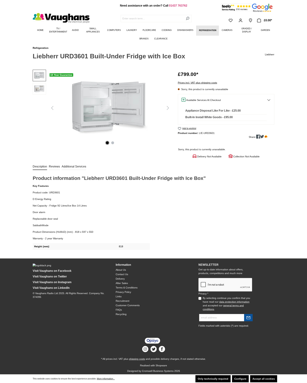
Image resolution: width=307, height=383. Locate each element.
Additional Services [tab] (74, 166)
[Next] (168, 108)
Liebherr (269, 54)
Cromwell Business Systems (158, 371)
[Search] (187, 18)
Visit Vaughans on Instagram (52, 282)
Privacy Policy (123, 292)
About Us (121, 269)
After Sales (122, 283)
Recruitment (122, 300)
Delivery (120, 278)
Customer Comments (128, 305)
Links (119, 296)
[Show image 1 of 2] (107, 142)
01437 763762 (178, 5)
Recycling (121, 314)
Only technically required (213, 378)
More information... (106, 379)
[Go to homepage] (59, 18)
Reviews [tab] (54, 166)
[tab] (40, 167)
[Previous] (52, 108)
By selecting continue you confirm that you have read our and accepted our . (226, 304)
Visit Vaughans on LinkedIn (51, 287)
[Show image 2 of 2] (112, 142)
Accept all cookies (263, 378)
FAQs (119, 309)
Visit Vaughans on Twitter (50, 276)
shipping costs (137, 358)
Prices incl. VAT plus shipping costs (197, 82)
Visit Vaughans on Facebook (52, 270)
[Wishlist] (231, 20)
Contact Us (122, 274)
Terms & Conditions (127, 287)
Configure (240, 378)
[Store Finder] (250, 20)
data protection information (234, 301)
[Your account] (241, 20)
